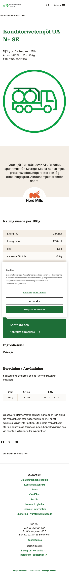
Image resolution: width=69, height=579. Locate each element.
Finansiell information (34, 508)
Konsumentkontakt (34, 484)
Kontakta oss (34, 539)
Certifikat (34, 494)
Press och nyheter (34, 504)
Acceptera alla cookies (34, 309)
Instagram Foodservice (32, 554)
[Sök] (48, 5)
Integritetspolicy (19, 570)
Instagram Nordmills (32, 550)
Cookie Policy (34, 570)
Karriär (34, 499)
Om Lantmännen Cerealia (34, 479)
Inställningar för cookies (34, 292)
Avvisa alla (34, 301)
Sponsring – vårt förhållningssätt (34, 513)
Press (34, 489)
